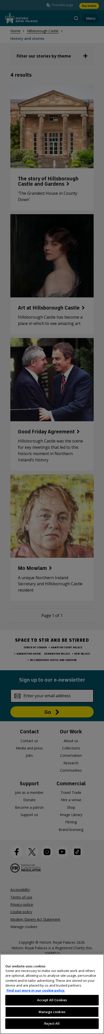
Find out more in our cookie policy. (36, 990)
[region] (52, 994)
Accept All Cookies (52, 1000)
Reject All (52, 1023)
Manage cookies (52, 1012)
